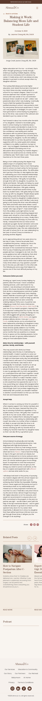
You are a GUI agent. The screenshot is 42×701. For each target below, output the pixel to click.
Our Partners (20, 673)
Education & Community (27, 669)
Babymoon (16, 677)
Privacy (11, 682)
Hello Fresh (31, 306)
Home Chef (14, 306)
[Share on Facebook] (31, 524)
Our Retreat (33, 673)
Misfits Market (24, 317)
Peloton (17, 452)
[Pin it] (34, 524)
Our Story (8, 673)
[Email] (37, 524)
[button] (37, 8)
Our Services (10, 669)
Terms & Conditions (25, 682)
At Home (27, 677)
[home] (11, 8)
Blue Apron (23, 306)
